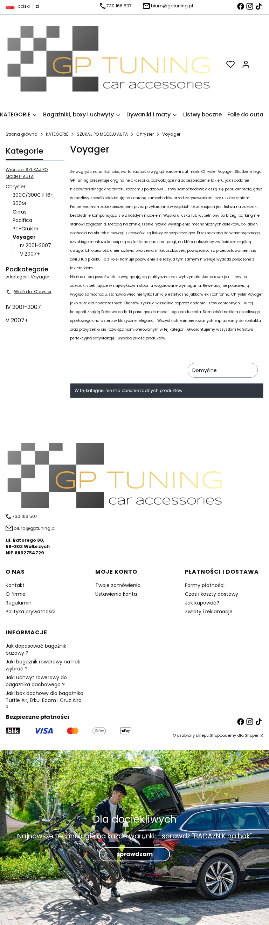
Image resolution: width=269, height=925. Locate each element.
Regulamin (19, 602)
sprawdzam (135, 854)
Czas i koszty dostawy (211, 593)
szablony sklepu (193, 735)
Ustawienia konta (116, 593)
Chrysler (145, 134)
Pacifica (22, 220)
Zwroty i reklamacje (209, 611)
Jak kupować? (202, 602)
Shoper (251, 735)
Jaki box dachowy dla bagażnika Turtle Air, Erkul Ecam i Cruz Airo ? (44, 700)
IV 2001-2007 (35, 245)
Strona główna (21, 134)
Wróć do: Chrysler (32, 292)
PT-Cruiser (26, 228)
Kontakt (15, 585)
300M (19, 203)
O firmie (16, 593)
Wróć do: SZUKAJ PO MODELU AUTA (27, 173)
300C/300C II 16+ (33, 194)
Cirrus (20, 211)
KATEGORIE (57, 134)
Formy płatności (205, 585)
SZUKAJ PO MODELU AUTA (102, 134)
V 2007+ (30, 253)
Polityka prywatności (30, 611)
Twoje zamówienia (117, 585)
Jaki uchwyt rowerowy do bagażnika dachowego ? (36, 681)
